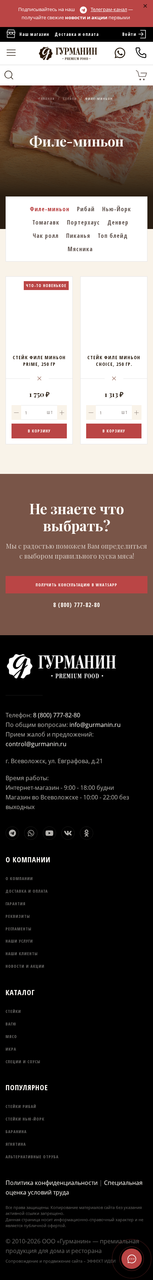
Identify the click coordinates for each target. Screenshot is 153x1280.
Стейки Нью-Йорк (25, 1119)
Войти (129, 34)
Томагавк (45, 222)
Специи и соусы (23, 1061)
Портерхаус (83, 222)
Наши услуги (19, 941)
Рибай (86, 209)
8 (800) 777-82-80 (76, 605)
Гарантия (16, 903)
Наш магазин (34, 34)
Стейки (13, 1011)
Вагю (11, 1024)
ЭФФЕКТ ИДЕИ (101, 1261)
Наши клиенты (22, 953)
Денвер (117, 222)
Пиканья (78, 236)
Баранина (16, 1131)
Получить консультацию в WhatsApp (76, 584)
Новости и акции (25, 966)
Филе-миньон (49, 209)
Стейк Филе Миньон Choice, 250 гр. (113, 360)
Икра (11, 1049)
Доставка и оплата (77, 34)
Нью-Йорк (116, 209)
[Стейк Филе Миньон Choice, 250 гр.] (114, 310)
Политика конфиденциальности (52, 1183)
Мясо (11, 1036)
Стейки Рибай (21, 1106)
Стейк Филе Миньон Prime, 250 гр (39, 360)
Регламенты (19, 929)
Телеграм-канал (109, 9)
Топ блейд (113, 236)
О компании (19, 878)
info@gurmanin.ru (95, 725)
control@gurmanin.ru (36, 744)
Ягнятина (16, 1144)
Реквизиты (18, 916)
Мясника (80, 249)
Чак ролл (46, 236)
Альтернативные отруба (32, 1156)
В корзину (39, 431)
